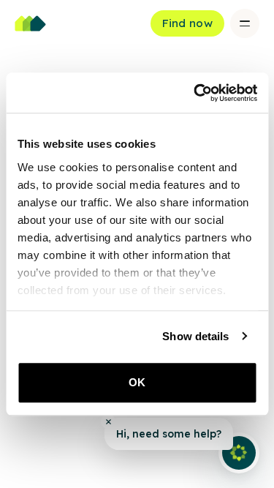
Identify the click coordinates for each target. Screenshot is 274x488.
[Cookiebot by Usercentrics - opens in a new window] (195, 92)
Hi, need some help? (168, 433)
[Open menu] (244, 23)
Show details (195, 336)
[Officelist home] (30, 23)
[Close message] (108, 421)
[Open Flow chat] (238, 452)
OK (137, 382)
